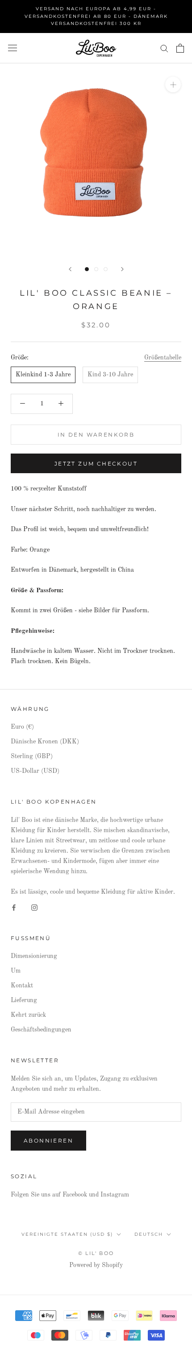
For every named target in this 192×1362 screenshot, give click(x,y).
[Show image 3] (106, 269)
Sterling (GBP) (32, 756)
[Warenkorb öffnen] (180, 48)
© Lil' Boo (96, 1253)
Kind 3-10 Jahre (110, 374)
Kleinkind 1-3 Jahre (43, 374)
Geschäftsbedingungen (41, 1030)
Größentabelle (162, 358)
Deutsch (148, 1234)
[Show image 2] (96, 269)
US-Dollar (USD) (35, 771)
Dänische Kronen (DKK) (45, 742)
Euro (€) (22, 727)
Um (16, 971)
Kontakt (22, 985)
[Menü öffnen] (12, 48)
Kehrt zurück (28, 1015)
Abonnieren (48, 1140)
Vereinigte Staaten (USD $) (67, 1234)
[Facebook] (14, 907)
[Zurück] (70, 269)
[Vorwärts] (122, 269)
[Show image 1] (87, 269)
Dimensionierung (34, 956)
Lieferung (24, 1000)
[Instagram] (34, 907)
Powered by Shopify (96, 1265)
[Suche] (164, 48)
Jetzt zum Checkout (96, 463)
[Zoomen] (173, 84)
